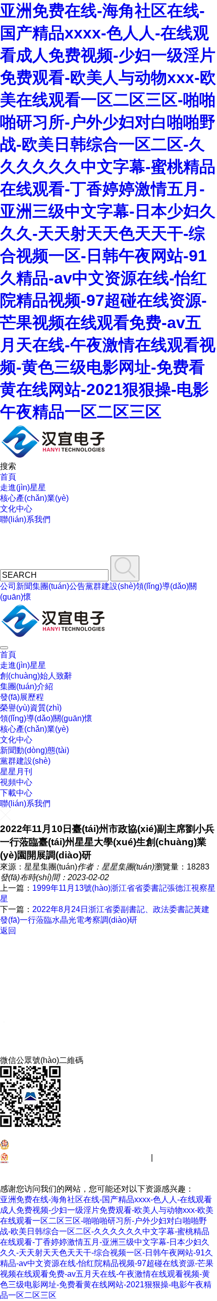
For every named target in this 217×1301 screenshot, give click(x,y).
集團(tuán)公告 (58, 586)
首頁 (8, 476)
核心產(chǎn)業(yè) (34, 498)
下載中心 (16, 793)
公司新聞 (16, 586)
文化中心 (16, 508)
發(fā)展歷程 (22, 697)
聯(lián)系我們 (25, 519)
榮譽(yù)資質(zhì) (31, 707)
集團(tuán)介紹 (26, 686)
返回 (8, 930)
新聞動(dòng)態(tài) (34, 750)
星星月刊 (16, 771)
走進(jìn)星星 (23, 487)
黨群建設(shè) (110, 586)
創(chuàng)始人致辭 (36, 676)
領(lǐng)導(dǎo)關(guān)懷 (46, 718)
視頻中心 (16, 782)
